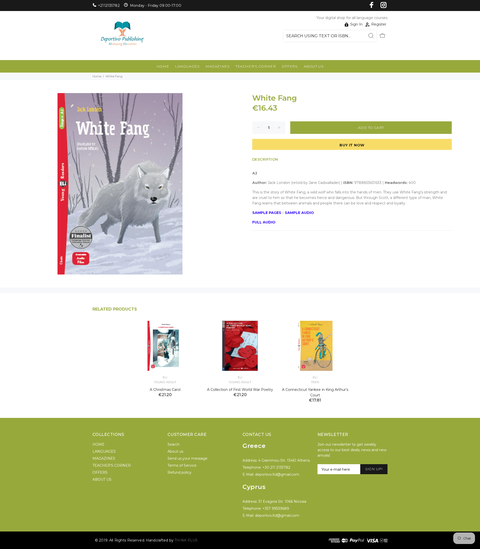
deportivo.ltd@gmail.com (277, 474)
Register (378, 24)
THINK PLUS (186, 540)
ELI (165, 377)
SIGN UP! (373, 469)
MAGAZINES (218, 66)
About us (175, 451)
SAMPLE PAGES (266, 212)
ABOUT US (314, 66)
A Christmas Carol (165, 389)
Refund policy (180, 472)
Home (96, 76)
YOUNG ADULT (165, 382)
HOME (162, 66)
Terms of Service (182, 465)
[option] (165, 352)
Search (174, 444)
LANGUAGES (187, 66)
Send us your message (188, 458)
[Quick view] (192, 329)
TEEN (315, 382)
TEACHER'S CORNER (256, 66)
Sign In (356, 24)
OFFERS (290, 66)
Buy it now (352, 145)
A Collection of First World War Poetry (240, 389)
